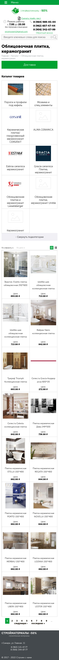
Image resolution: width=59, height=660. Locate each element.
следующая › (21, 623)
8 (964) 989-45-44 (44, 21)
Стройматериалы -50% (19, 633)
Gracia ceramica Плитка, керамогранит (43, 169)
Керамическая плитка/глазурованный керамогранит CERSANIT (15, 135)
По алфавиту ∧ (7, 248)
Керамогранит (15, 230)
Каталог (15, 56)
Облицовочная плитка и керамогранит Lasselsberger (15, 201)
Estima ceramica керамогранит (15, 168)
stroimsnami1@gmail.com (16, 31)
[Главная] (29, 15)
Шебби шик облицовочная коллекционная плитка (43, 285)
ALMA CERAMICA (43, 129)
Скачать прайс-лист (31, 18)
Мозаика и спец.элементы (43, 104)
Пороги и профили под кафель (15, 104)
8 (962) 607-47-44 (44, 25)
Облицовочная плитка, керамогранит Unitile (43, 199)
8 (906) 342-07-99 (44, 29)
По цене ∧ (20, 248)
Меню (14, 2)
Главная (5, 56)
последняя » (38, 623)
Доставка (30, 64)
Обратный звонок (44, 33)
